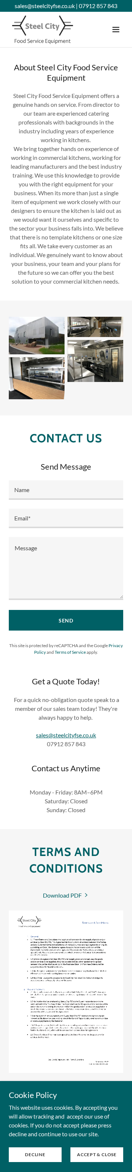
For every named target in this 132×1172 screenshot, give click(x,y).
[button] (116, 29)
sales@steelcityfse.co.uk (66, 734)
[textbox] (66, 490)
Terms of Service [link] (70, 652)
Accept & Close (97, 1154)
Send (66, 620)
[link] (43, 29)
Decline (35, 1154)
